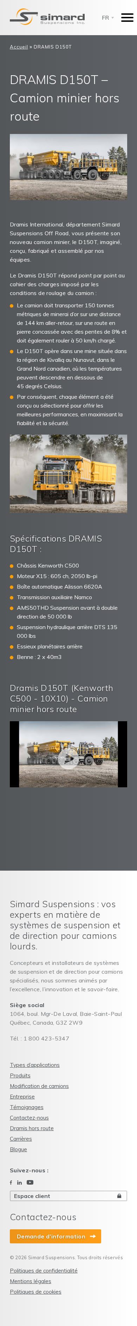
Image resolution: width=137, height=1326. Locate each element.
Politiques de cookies (35, 1291)
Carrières (21, 1138)
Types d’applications (35, 1065)
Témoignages (27, 1107)
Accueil (19, 47)
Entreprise (22, 1096)
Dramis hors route (32, 1128)
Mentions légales (30, 1281)
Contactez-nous (29, 1117)
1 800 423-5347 (47, 1038)
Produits (20, 1075)
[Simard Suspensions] (47, 17)
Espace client (32, 1195)
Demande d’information (51, 1236)
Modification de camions (39, 1086)
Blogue (18, 1149)
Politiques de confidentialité (44, 1270)
